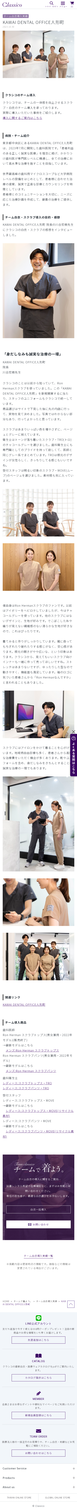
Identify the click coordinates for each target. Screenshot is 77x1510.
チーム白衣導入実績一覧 (38, 1256)
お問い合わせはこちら (38, 1453)
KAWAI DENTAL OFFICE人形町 (24, 1004)
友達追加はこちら (38, 1340)
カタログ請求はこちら (38, 1377)
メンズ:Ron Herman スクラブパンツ (31, 1071)
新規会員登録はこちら (38, 1415)
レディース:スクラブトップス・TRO (27, 1083)
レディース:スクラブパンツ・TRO (26, 1088)
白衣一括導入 (38, 1209)
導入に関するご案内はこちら (22, 118)
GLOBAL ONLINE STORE (57, 1497)
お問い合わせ (41, 1224)
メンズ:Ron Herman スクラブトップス (32, 1050)
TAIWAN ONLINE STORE (19, 1497)
